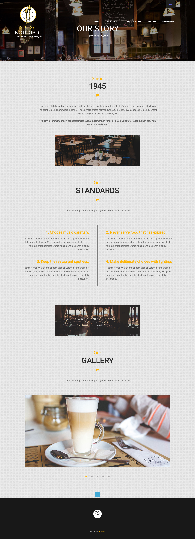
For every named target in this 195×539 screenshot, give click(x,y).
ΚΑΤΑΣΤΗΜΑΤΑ (113, 21)
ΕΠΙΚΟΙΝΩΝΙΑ (168, 21)
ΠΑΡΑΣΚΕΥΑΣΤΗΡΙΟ (134, 21)
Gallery (152, 21)
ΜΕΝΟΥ (97, 21)
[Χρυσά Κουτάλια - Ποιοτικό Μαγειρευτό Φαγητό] (28, 21)
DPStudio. (102, 531)
